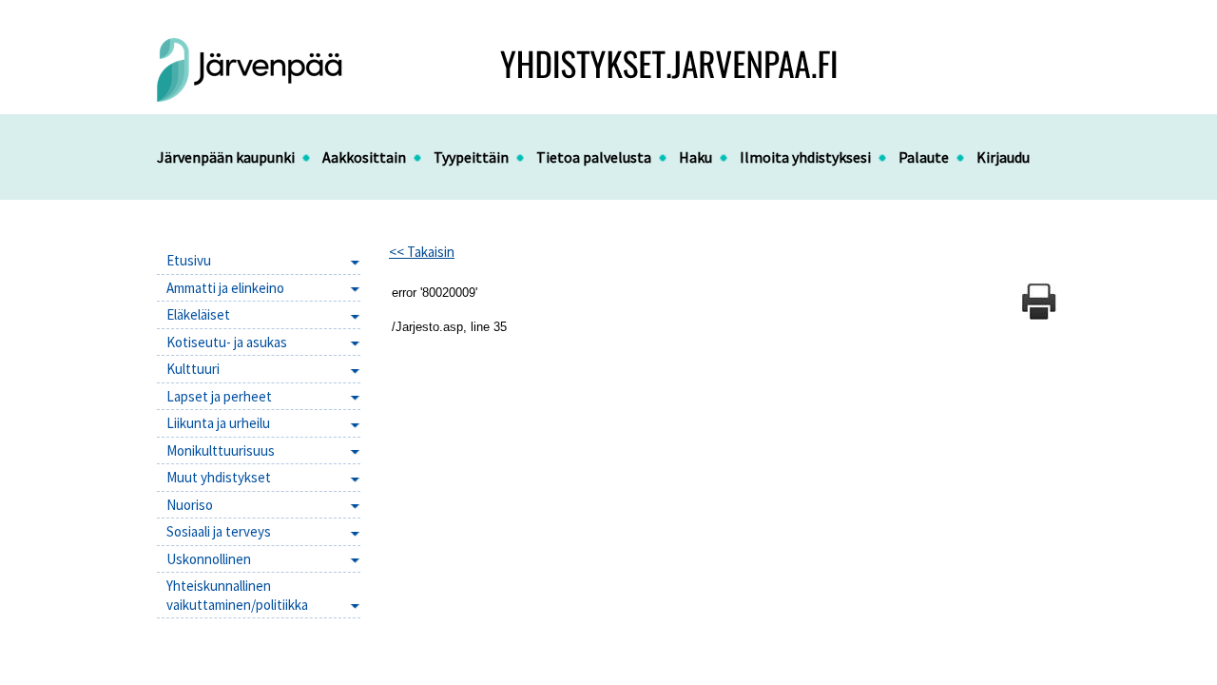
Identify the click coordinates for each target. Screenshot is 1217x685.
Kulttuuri (193, 369)
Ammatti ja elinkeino (225, 288)
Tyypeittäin (471, 156)
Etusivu (188, 260)
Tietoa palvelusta (593, 156)
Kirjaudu (1003, 156)
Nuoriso (189, 505)
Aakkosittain (364, 156)
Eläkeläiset (198, 314)
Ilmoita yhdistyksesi (805, 156)
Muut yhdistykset (218, 477)
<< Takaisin (421, 252)
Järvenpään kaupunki (226, 156)
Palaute (923, 156)
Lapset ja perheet (219, 396)
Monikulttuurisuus (220, 450)
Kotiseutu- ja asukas (226, 342)
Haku (695, 156)
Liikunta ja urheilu (218, 423)
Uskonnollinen (208, 559)
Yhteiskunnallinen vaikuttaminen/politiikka (237, 595)
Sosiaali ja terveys (218, 531)
